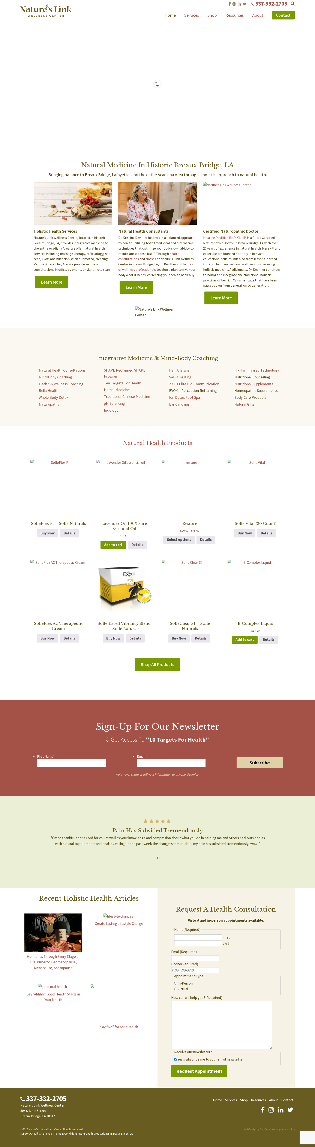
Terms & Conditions (65, 1133)
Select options (179, 539)
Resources (234, 15)
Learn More (51, 282)
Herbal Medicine (117, 389)
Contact (283, 15)
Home (170, 15)
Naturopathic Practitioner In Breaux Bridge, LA (106, 1133)
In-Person (185, 983)
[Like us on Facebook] (229, 3)
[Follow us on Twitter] (244, 3)
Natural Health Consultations (62, 370)
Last (226, 943)
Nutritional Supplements (253, 383)
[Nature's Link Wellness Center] (46, 14)
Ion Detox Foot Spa (184, 397)
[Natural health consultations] (157, 203)
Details (69, 533)
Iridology (111, 410)
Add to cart (113, 544)
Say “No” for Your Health (119, 1027)
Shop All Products (157, 664)
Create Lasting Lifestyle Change (119, 923)
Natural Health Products (157, 443)
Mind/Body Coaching (55, 377)
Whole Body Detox (53, 397)
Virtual (183, 989)
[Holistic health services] (75, 222)
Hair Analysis (179, 370)
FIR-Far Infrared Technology (256, 370)
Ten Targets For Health (122, 383)
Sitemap (47, 1133)
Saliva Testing (180, 377)
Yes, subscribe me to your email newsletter (211, 1059)
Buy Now (47, 533)
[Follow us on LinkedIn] (239, 3)
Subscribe (260, 763)
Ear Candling (179, 404)
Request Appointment (199, 1071)
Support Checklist (30, 1133)
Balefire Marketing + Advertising (277, 1129)
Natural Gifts (244, 404)
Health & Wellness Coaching (61, 383)
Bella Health (48, 390)
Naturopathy (49, 404)
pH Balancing (114, 403)
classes (151, 259)
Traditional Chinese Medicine (127, 396)
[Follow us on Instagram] (234, 3)
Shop (212, 15)
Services (191, 15)
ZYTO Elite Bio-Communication (194, 383)
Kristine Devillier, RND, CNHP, (224, 237)
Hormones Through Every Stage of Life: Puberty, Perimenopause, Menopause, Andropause (53, 962)
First (226, 937)
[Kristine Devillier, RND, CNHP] (242, 203)
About (257, 15)
